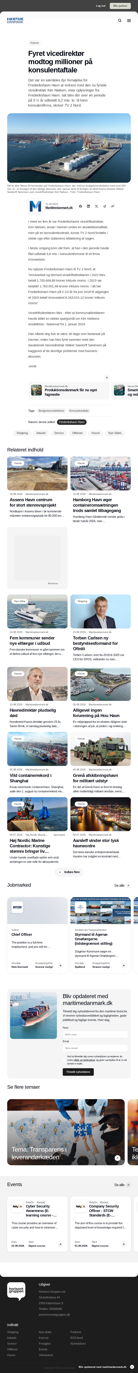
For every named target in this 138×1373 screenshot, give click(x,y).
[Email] (104, 206)
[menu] (129, 20)
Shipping (13, 1332)
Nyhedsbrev (78, 1343)
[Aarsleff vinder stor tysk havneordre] (100, 828)
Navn (65, 1027)
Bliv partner (120, 5)
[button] (107, 377)
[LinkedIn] (88, 206)
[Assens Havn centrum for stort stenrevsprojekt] (37, 487)
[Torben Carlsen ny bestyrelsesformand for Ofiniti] (100, 628)
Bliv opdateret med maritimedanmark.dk (103, 1366)
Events (43, 1349)
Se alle (119, 885)
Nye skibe (45, 1332)
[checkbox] (64, 1060)
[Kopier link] (112, 206)
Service (12, 1343)
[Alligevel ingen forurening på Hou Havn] (100, 698)
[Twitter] (96, 206)
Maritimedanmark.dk (59, 207)
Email (66, 1041)
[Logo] (15, 20)
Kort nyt (43, 1337)
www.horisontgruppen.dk (53, 1314)
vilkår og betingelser (84, 1060)
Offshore (12, 1349)
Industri (11, 1337)
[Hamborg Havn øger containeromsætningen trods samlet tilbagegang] (100, 490)
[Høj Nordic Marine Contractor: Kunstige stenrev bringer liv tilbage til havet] (37, 830)
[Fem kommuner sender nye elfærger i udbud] (37, 625)
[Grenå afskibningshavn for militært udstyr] (100, 763)
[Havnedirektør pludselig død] (37, 698)
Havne (11, 1355)
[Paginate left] (10, 935)
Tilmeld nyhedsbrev (78, 1071)
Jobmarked (46, 1355)
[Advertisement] (37, 558)
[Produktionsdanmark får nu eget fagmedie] (69, 391)
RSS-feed (76, 1337)
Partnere (75, 1332)
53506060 (55, 1308)
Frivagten (45, 1343)
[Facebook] (80, 206)
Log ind (100, 5)
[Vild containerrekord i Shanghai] (37, 763)
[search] (119, 20)
